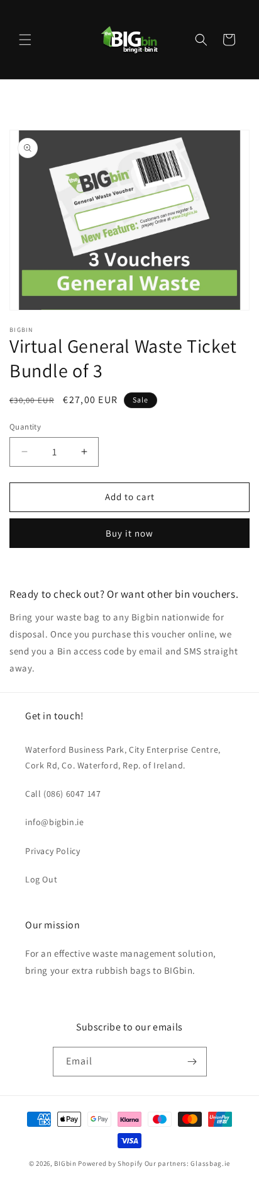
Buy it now (129, 533)
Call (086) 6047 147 (63, 793)
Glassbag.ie (210, 1163)
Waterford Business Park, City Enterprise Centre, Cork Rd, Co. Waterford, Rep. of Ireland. (123, 757)
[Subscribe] (192, 1061)
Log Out (41, 879)
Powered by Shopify (110, 1163)
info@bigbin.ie (54, 822)
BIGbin (65, 1163)
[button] (25, 40)
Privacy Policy (52, 851)
